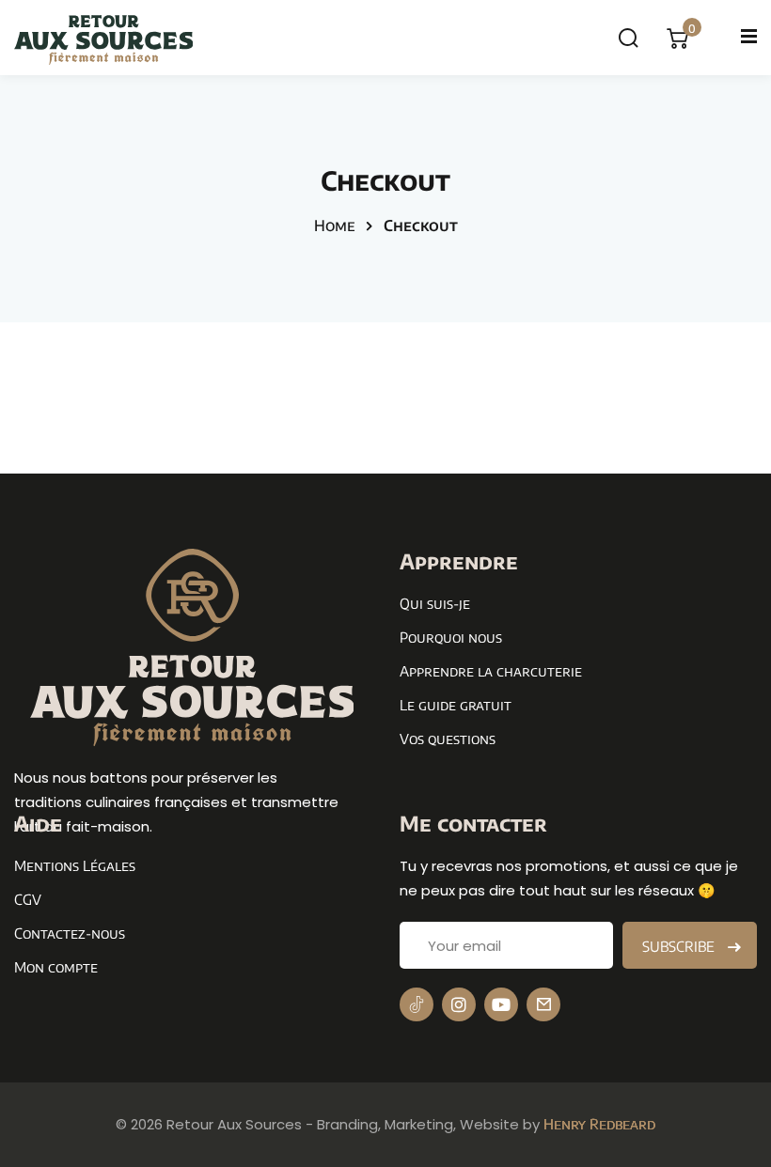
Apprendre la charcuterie (491, 670)
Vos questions (448, 738)
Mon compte (56, 966)
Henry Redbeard (599, 1123)
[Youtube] (501, 1004)
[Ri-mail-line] (543, 1004)
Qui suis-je (435, 603)
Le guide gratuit (455, 704)
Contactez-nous (69, 933)
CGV (27, 899)
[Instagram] (459, 1004)
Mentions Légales (74, 865)
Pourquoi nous (451, 637)
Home (334, 225)
